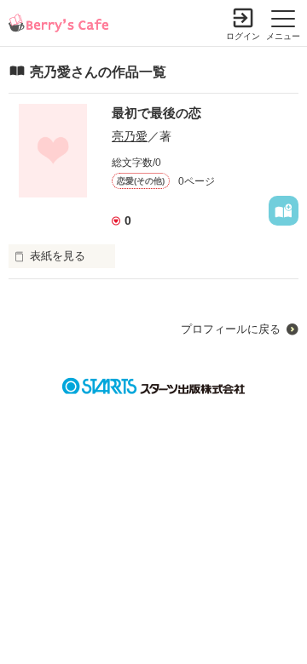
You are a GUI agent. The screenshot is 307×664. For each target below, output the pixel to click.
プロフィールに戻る (231, 329)
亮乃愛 (130, 136)
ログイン (243, 36)
